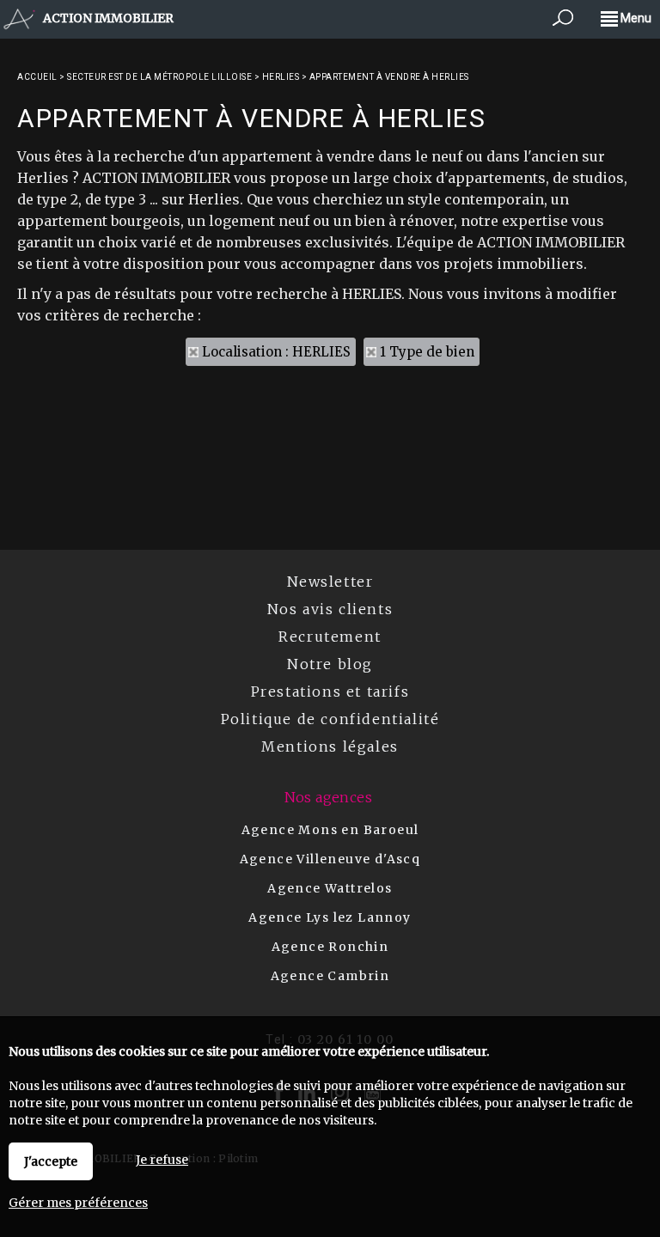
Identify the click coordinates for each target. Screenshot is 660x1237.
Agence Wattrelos (329, 888)
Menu (634, 18)
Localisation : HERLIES (276, 352)
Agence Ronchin (330, 946)
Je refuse (162, 1159)
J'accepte (50, 1161)
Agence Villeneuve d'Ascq (330, 859)
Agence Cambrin (330, 976)
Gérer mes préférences (78, 1202)
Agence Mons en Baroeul (330, 830)
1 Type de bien (427, 352)
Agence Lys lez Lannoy (329, 917)
